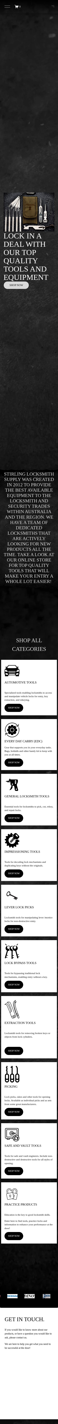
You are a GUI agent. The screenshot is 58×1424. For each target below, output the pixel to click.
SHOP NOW (16, 285)
